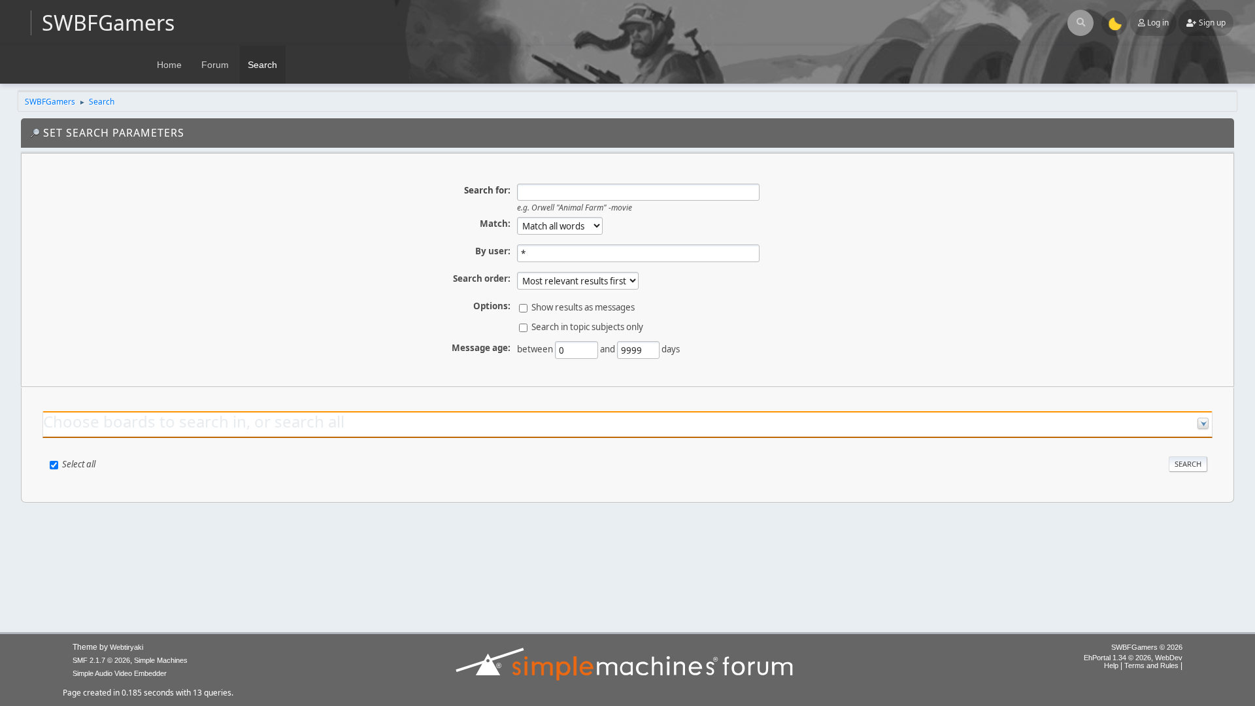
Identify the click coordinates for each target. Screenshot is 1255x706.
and (607, 349)
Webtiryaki (126, 647)
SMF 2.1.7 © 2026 (101, 660)
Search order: (481, 278)
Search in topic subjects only (587, 327)
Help (1111, 665)
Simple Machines (161, 660)
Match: (495, 223)
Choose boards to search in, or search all (193, 421)
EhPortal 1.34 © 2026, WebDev (1133, 658)
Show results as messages (583, 307)
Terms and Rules (1151, 665)
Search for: (487, 190)
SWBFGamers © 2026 (1146, 647)
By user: (492, 251)
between (535, 349)
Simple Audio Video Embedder (120, 673)
